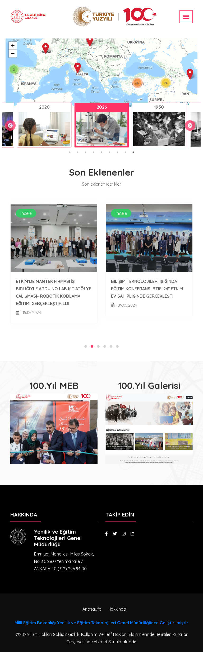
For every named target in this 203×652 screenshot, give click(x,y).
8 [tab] (125, 152)
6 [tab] (109, 152)
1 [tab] (69, 152)
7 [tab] (117, 152)
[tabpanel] (44, 125)
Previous (7, 122)
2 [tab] (77, 152)
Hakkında (117, 609)
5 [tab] (101, 152)
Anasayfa (92, 609)
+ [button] (13, 45)
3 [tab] (85, 152)
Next (187, 122)
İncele (26, 213)
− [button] (13, 53)
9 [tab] (133, 152)
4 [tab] (93, 152)
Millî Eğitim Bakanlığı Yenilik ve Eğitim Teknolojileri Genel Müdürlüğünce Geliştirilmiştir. (102, 622)
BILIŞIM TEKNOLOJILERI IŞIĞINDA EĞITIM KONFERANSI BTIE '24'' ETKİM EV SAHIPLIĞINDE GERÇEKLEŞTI (147, 289)
